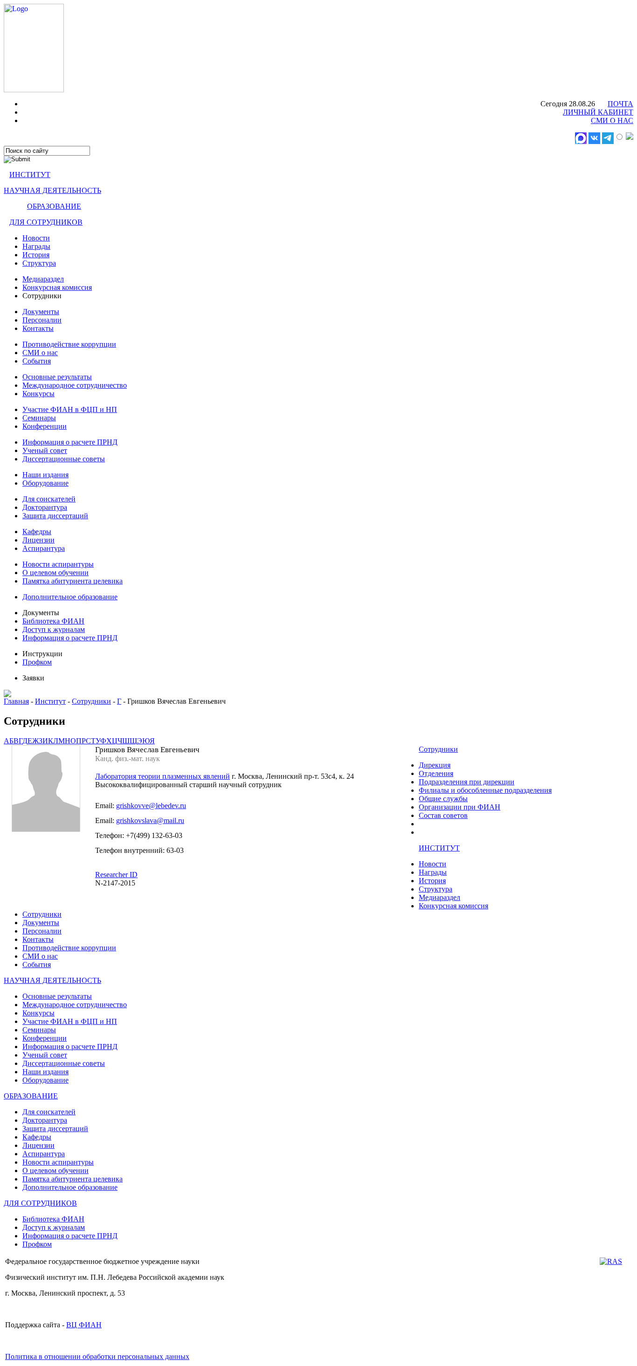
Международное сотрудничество (74, 385)
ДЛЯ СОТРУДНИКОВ (46, 222)
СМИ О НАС (612, 120)
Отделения (436, 773)
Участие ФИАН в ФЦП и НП (69, 409)
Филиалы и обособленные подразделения (485, 790)
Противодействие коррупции (69, 344)
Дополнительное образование (70, 597)
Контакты (38, 328)
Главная (16, 701)
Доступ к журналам (53, 629)
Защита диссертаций (55, 516)
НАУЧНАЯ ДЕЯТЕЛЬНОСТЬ (52, 190)
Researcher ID (116, 875)
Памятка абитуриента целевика (72, 581)
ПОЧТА (620, 104)
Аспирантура (43, 548)
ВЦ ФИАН (84, 1325)
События (36, 361)
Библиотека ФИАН (53, 621)
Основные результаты (57, 377)
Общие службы (443, 799)
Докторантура (44, 507)
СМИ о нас (40, 353)
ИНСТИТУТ (29, 174)
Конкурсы (38, 394)
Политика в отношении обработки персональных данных (97, 1356)
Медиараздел (43, 279)
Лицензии (38, 540)
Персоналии (42, 320)
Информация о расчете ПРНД (70, 442)
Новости (36, 238)
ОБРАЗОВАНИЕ (54, 206)
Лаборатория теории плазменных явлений (162, 776)
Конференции (44, 426)
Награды (36, 246)
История (35, 255)
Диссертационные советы (63, 459)
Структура (39, 263)
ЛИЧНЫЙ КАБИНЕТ (598, 112)
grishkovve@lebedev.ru (151, 806)
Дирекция (434, 765)
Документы (40, 312)
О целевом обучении (55, 573)
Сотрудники (91, 701)
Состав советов (443, 815)
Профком (37, 662)
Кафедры (36, 531)
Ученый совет (44, 450)
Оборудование (45, 483)
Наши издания (45, 475)
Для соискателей (49, 499)
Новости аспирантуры (58, 564)
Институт (50, 701)
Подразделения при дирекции (466, 782)
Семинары (39, 418)
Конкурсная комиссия (57, 287)
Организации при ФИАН (459, 807)
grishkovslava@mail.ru (150, 820)
